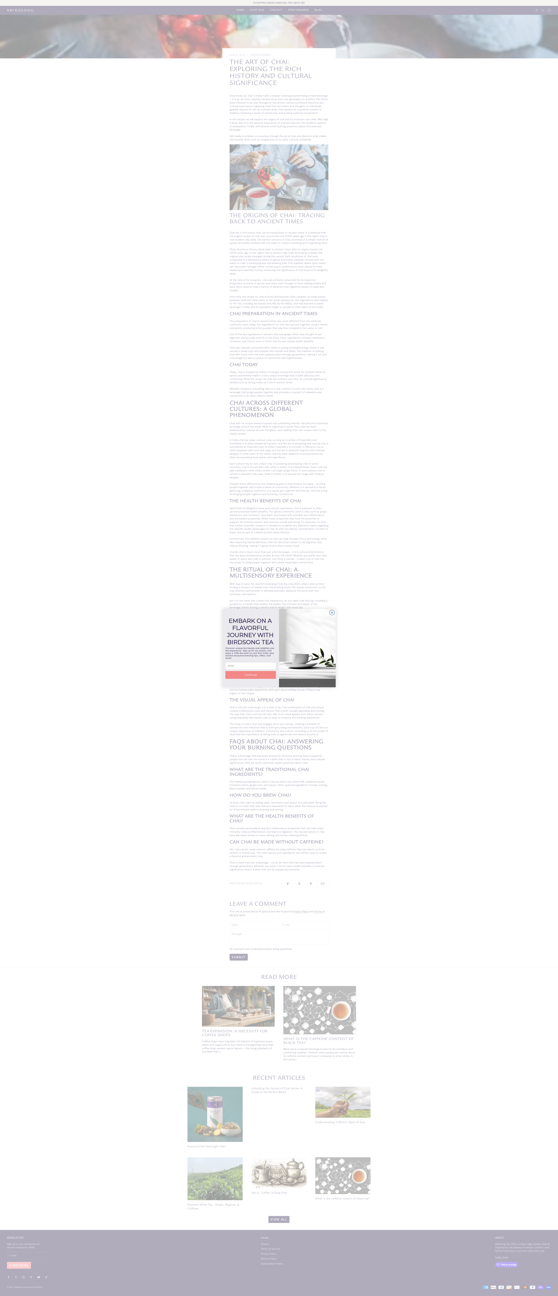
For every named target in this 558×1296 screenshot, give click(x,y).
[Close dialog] (332, 612)
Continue (251, 675)
